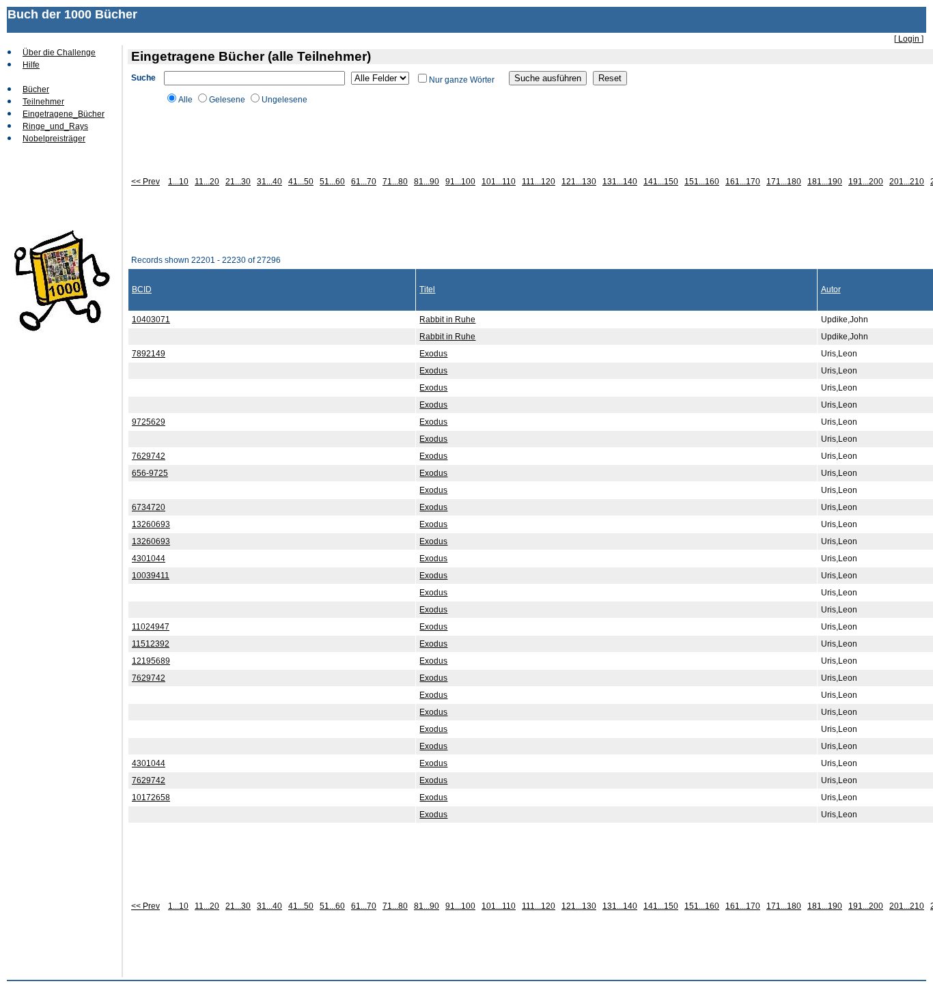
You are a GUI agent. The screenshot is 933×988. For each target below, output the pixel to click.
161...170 (742, 181)
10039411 (150, 575)
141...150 (660, 181)
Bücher (36, 89)
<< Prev (145, 181)
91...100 (460, 181)
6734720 (148, 507)
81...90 (426, 181)
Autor (831, 289)
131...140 (619, 181)
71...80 (395, 181)
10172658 (151, 797)
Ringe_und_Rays (55, 126)
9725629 (148, 422)
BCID (142, 289)
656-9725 (150, 473)
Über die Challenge (59, 52)
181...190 (824, 181)
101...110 (499, 181)
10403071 (151, 319)
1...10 (178, 181)
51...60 (332, 181)
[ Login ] (908, 39)
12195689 (151, 661)
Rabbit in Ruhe (447, 319)
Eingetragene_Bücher (64, 114)
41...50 (301, 181)
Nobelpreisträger (54, 138)
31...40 (269, 181)
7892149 (148, 353)
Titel (427, 289)
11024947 (150, 627)
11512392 (150, 644)
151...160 (701, 181)
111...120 (538, 181)
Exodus (433, 353)
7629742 (148, 456)
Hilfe (31, 65)
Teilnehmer (43, 102)
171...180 (783, 181)
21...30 (238, 181)
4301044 (148, 558)
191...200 (865, 181)
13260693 (151, 524)
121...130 (578, 181)
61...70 (363, 181)
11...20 (207, 181)
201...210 (906, 181)
